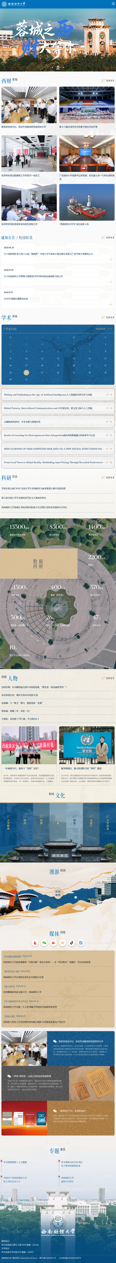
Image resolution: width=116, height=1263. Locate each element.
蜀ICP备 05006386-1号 (47, 1258)
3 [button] (63, 67)
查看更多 (110, 80)
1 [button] (52, 67)
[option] (58, 38)
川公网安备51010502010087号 (70, 1258)
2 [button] (58, 67)
